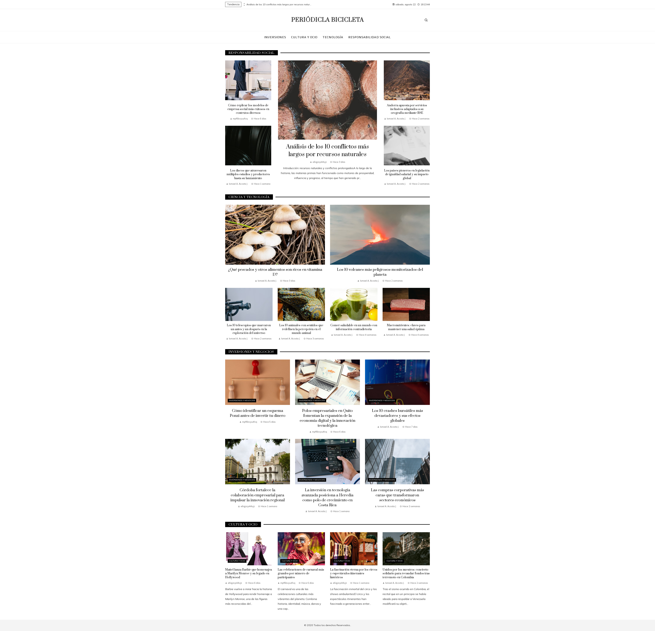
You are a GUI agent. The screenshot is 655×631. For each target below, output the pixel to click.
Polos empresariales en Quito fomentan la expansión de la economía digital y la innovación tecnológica (327, 418)
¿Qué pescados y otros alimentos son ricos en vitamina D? (275, 272)
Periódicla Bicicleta (327, 20)
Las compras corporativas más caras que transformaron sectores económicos (397, 495)
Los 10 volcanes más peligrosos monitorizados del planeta (380, 272)
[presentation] (244, 3)
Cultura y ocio (237, 561)
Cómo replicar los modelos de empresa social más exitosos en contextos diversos (248, 109)
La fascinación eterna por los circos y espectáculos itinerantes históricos (353, 573)
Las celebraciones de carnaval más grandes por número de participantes (301, 573)
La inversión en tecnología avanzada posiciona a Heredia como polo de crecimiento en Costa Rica (327, 497)
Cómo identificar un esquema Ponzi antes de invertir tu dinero (257, 413)
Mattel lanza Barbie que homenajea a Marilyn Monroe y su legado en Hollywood (248, 573)
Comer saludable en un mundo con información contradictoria (353, 327)
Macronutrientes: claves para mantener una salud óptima (406, 327)
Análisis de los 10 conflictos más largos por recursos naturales (278, 4)
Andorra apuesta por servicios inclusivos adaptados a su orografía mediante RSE (407, 109)
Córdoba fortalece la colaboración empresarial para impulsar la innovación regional (257, 495)
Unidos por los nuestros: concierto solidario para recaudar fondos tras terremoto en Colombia (406, 573)
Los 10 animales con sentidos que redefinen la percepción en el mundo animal (301, 329)
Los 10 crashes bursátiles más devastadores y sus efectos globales (397, 415)
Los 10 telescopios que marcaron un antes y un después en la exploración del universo (249, 329)
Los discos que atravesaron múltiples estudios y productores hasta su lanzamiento (248, 174)
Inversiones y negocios (242, 400)
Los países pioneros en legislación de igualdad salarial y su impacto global (407, 174)
